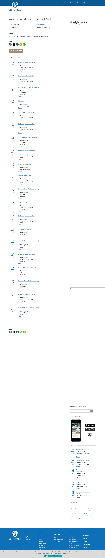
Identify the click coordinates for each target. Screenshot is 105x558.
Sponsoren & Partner (74, 541)
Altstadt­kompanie (58, 537)
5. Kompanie (57, 541)
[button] (10, 44)
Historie (40, 539)
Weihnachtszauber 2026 (25, 229)
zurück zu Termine (16, 50)
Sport (25, 533)
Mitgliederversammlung (25, 164)
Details (20, 71)
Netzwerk (72, 2)
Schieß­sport (27, 537)
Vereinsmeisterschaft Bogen (26, 112)
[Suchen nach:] (80, 411)
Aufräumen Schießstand (25, 175)
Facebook (51, 2)
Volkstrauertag (22, 202)
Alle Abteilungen (40, 24)
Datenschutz (86, 2)
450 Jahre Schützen (43, 536)
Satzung (79, 2)
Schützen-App (72, 536)
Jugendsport (27, 539)
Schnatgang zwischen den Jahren (28, 267)
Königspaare (42, 541)
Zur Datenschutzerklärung (54, 555)
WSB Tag (21, 101)
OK (45, 555)
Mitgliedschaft (59, 2)
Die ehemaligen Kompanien (58, 533)
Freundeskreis (72, 539)
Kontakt (85, 547)
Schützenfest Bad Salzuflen (26, 76)
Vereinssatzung (42, 547)
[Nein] (103, 554)
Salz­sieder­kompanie (58, 539)
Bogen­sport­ (26, 536)
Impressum (93, 2)
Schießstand (42, 545)
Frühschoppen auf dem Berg (26, 62)
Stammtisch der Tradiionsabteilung (28, 87)
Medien (70, 543)
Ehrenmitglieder (42, 543)
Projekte (66, 2)
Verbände (71, 537)
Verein (41, 533)
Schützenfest (86, 544)
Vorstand (41, 537)
